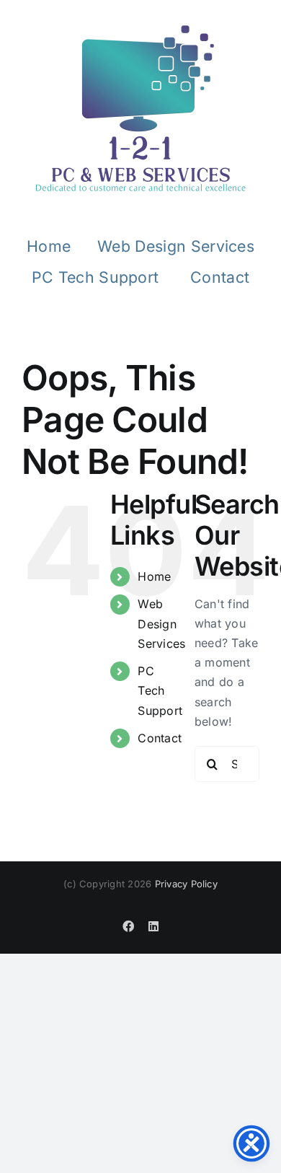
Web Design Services (161, 623)
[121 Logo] (140, 108)
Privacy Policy (186, 883)
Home (154, 576)
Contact (160, 738)
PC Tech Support (160, 690)
